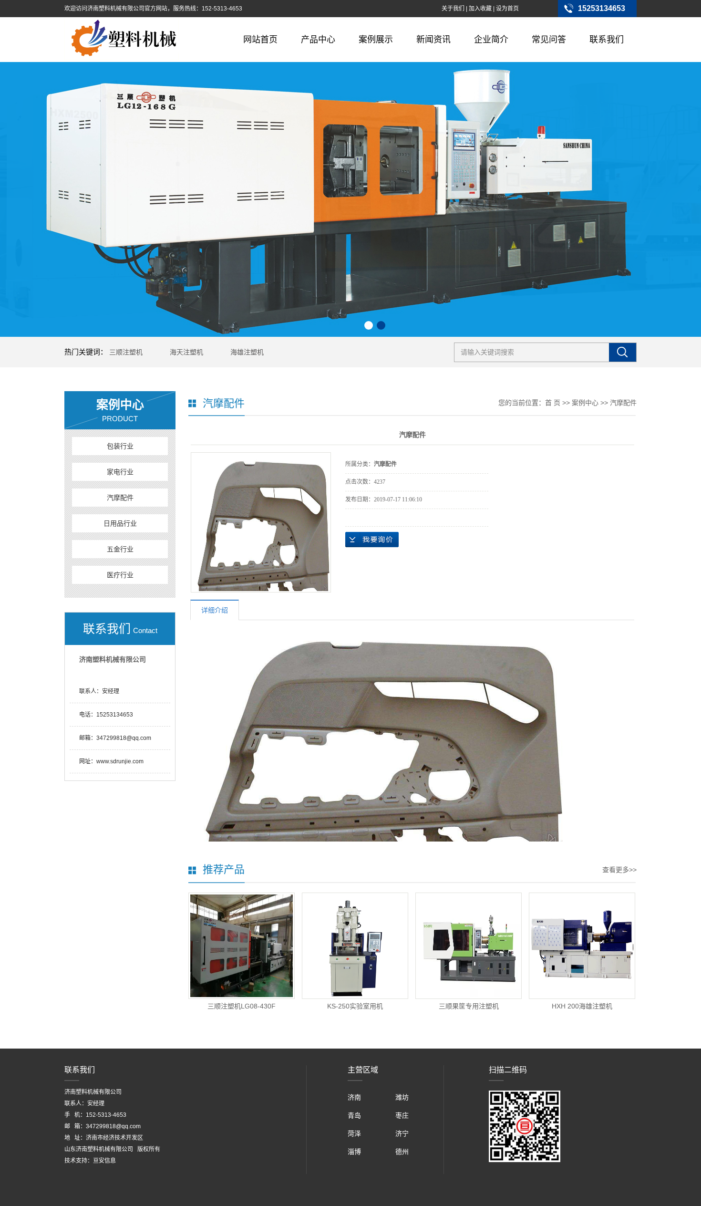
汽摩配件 (120, 497)
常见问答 (549, 39)
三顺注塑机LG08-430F (241, 1006)
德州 (402, 1151)
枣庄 (402, 1115)
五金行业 (120, 549)
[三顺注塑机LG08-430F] (241, 946)
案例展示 (376, 39)
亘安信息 (104, 1160)
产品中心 (318, 39)
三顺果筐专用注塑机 (469, 1006)
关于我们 (453, 8)
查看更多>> (619, 869)
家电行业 (120, 472)
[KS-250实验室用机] (355, 946)
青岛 (354, 1115)
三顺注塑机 (126, 352)
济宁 (402, 1133)
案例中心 (585, 402)
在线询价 (372, 539)
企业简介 (491, 39)
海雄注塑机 (247, 352)
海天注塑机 (186, 352)
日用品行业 (120, 523)
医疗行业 (120, 575)
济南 (354, 1097)
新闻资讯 (433, 39)
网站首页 (260, 39)
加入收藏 (480, 8)
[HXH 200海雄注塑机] (582, 946)
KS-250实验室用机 (355, 1006)
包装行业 (120, 446)
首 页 (552, 402)
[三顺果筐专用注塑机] (468, 946)
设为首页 (507, 8)
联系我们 (606, 39)
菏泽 (354, 1133)
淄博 (354, 1151)
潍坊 (402, 1097)
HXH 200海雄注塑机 (582, 1006)
